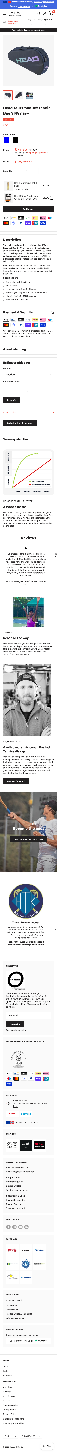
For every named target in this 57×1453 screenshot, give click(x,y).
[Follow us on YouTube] (20, 1227)
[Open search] (38, 13)
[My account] (44, 13)
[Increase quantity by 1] (35, 171)
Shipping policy (10, 1405)
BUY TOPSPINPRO (16, 781)
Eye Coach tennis (14, 1300)
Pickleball (7, 1375)
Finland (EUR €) (28, 1436)
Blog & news (9, 1396)
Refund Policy (9, 1414)
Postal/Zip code (11, 381)
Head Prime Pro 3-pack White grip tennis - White (26, 197)
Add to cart (28, 209)
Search (6, 1401)
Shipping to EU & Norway (33, 2)
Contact (7, 1391)
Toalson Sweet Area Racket (19, 1314)
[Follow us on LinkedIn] (26, 1227)
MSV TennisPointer (15, 1318)
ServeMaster (12, 1309)
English (8, 1436)
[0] (51, 13)
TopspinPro (11, 1305)
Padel (5, 1371)
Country (7, 368)
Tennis (6, 1366)
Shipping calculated (36, 153)
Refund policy (9, 412)
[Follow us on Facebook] (8, 1227)
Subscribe (15, 1024)
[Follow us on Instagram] (14, 1227)
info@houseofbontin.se (23, 1171)
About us (7, 1387)
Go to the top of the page (20, 423)
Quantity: (8, 171)
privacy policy (19, 1030)
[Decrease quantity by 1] (18, 171)
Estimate (11, 400)
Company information (13, 1423)
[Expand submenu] (4, 13)
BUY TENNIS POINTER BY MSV (28, 839)
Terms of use (9, 1410)
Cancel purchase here (13, 1419)
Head (5, 125)
